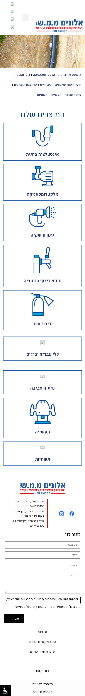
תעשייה (56, 95)
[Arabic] (11, 6)
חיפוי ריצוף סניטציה (68, 84)
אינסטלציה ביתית (69, 74)
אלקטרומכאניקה (44, 74)
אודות (43, 632)
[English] (10, 13)
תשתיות (42, 95)
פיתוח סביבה (73, 95)
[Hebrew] (11, 28)
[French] (11, 21)
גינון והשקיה (22, 74)
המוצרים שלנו (42, 661)
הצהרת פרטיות (42, 684)
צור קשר (42, 671)
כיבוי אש (46, 84)
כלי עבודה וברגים (25, 84)
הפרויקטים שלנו (42, 641)
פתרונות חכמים (42, 651)
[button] (25, 17)
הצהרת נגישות (43, 692)
